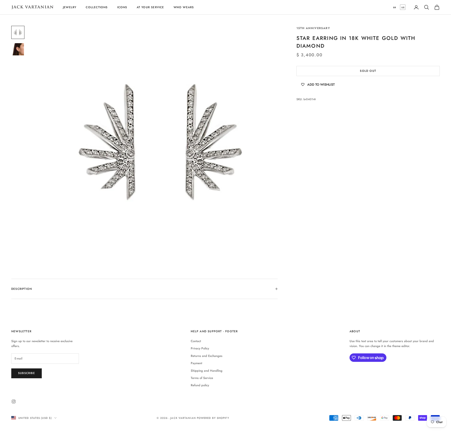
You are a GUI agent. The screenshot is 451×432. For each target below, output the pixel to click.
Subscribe (26, 373)
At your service (150, 7)
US (402, 7)
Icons (122, 7)
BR (394, 7)
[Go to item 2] (17, 49)
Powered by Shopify (213, 418)
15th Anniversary (313, 28)
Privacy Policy (200, 348)
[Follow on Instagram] (13, 401)
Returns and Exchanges (206, 356)
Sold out (368, 71)
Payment (196, 363)
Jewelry (69, 7)
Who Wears (184, 7)
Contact (196, 341)
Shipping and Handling (206, 370)
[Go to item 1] (17, 32)
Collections (97, 7)
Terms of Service (202, 378)
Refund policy (200, 385)
